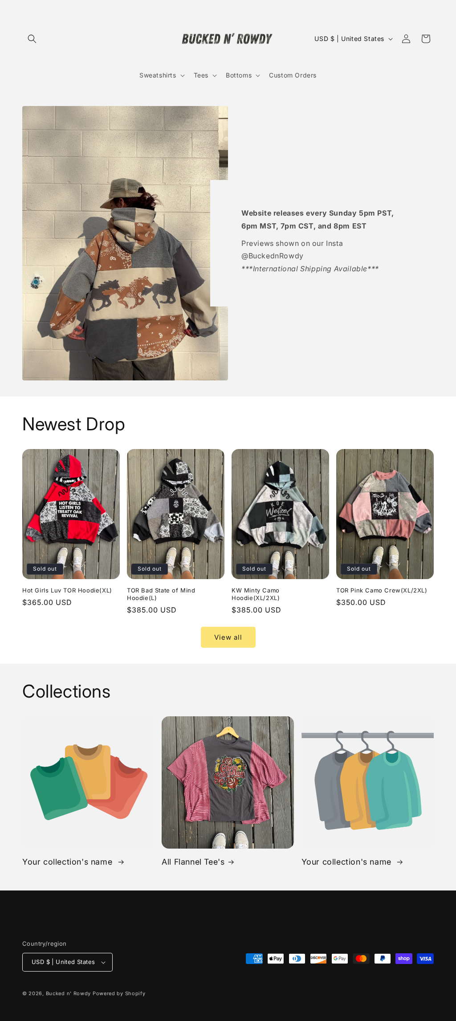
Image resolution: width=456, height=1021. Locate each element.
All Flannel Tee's (193, 861)
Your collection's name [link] (68, 861)
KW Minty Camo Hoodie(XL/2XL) (256, 594)
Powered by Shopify (119, 993)
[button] (32, 39)
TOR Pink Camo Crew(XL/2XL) (382, 590)
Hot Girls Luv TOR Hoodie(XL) (67, 590)
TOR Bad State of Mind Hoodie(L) (161, 594)
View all (228, 637)
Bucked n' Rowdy (68, 993)
